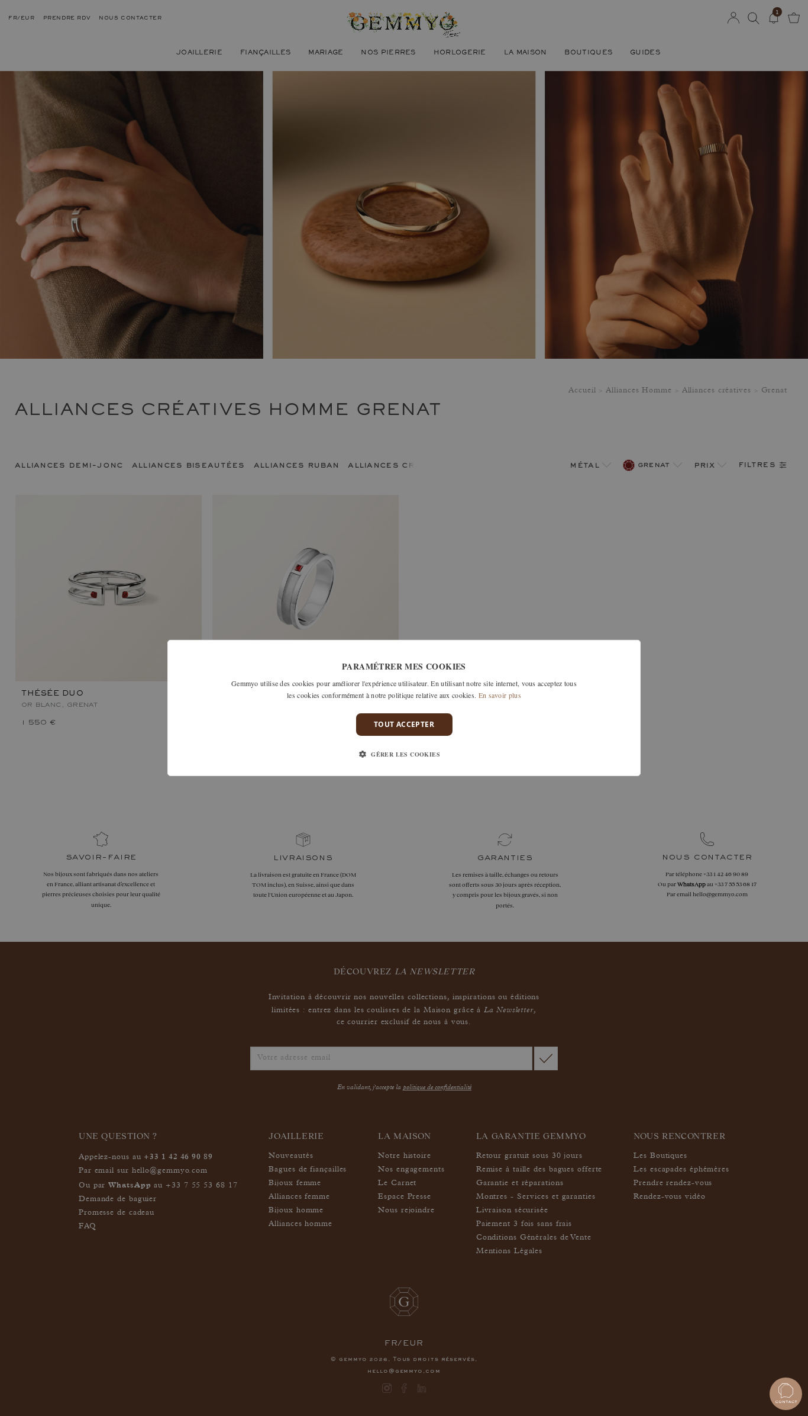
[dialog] (404, 708)
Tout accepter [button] (404, 724)
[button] (404, 754)
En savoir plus (500, 695)
